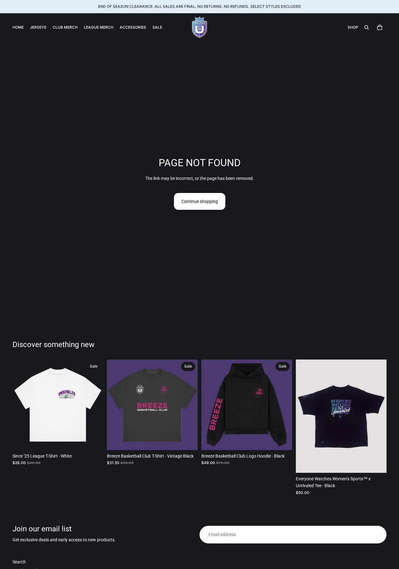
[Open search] (366, 27)
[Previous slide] (21, 405)
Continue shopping (199, 201)
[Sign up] (378, 534)
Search (19, 561)
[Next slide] (93, 405)
